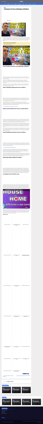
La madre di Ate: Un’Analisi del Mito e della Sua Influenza (36, 402)
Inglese (4, 7)
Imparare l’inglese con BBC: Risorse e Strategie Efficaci (16, 390)
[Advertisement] (16, 15)
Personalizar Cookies (39, 422)
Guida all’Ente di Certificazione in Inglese (25, 390)
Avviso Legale (3, 411)
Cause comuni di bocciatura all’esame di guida (26, 402)
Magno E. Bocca (9, 20)
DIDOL (21, 1)
